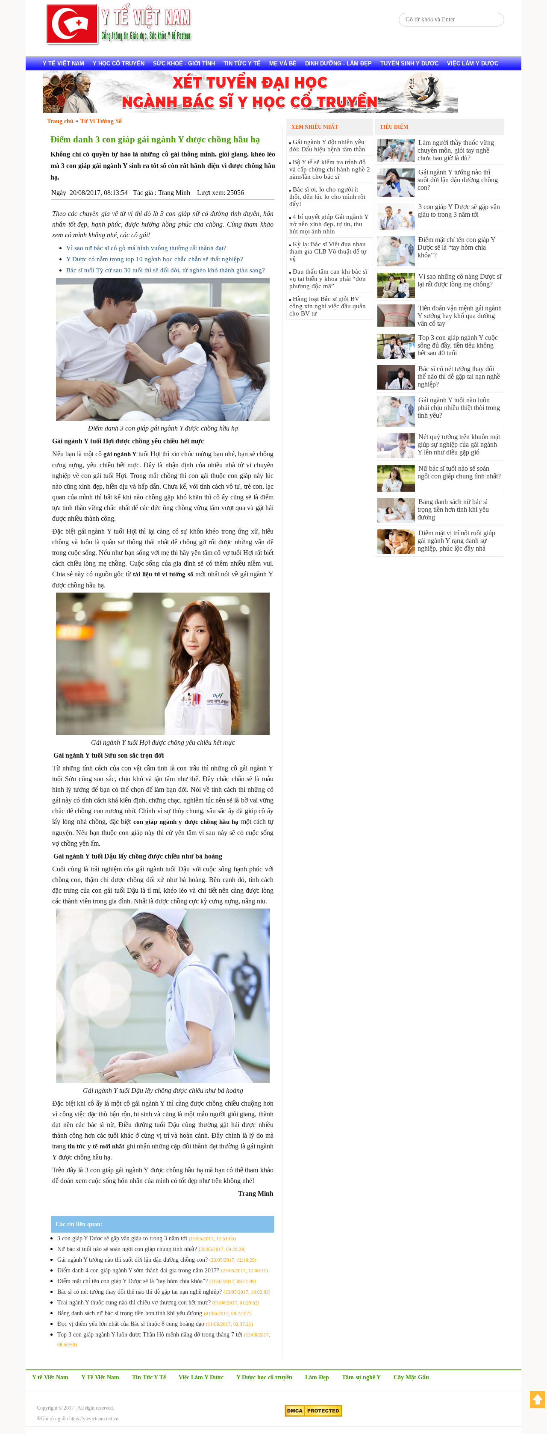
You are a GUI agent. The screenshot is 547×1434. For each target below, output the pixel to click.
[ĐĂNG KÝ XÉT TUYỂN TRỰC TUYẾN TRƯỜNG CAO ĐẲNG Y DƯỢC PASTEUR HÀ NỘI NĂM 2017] (250, 110)
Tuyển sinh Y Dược (409, 63)
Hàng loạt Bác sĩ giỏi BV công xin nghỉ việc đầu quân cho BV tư (327, 306)
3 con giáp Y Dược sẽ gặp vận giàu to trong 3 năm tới (146, 1238)
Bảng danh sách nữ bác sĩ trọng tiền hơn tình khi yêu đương (154, 1313)
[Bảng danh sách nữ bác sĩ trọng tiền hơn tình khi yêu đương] (396, 520)
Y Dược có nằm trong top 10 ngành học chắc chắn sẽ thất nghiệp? (154, 259)
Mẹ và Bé (283, 63)
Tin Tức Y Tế (242, 63)
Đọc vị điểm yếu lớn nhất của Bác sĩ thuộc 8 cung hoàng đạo (155, 1324)
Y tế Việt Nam (63, 63)
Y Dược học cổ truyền (264, 1377)
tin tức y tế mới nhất (96, 1146)
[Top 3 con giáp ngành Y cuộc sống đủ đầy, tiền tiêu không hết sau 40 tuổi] (396, 356)
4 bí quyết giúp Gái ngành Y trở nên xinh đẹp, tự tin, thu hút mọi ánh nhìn (328, 224)
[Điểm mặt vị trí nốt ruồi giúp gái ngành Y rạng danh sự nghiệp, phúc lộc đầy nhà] (396, 551)
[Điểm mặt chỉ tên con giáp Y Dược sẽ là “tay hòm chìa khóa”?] (396, 264)
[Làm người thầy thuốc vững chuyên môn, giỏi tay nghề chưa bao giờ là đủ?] (396, 159)
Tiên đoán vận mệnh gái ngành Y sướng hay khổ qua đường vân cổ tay (460, 315)
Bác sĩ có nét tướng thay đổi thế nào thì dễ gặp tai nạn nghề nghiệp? (164, 1292)
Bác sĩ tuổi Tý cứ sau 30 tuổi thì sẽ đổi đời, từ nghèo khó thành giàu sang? (165, 270)
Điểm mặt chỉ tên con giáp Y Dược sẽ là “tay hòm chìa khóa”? (156, 1281)
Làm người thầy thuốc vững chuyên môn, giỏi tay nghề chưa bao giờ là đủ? (456, 150)
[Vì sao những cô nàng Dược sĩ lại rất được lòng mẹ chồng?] (396, 295)
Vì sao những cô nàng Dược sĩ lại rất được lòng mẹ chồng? (459, 280)
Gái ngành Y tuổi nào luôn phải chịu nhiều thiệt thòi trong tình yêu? (459, 407)
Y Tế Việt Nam (100, 1377)
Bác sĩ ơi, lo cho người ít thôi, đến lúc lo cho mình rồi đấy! (327, 196)
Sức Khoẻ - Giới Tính (184, 63)
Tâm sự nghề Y (361, 1377)
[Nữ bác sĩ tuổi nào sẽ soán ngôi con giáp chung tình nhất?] (396, 489)
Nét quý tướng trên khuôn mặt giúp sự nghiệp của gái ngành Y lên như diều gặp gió (459, 444)
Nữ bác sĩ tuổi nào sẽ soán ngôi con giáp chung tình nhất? (151, 1249)
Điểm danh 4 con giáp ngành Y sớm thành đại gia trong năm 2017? (162, 1270)
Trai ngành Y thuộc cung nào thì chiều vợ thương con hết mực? (158, 1302)
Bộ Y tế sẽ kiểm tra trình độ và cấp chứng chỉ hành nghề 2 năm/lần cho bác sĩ (329, 169)
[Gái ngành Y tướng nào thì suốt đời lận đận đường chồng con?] (396, 194)
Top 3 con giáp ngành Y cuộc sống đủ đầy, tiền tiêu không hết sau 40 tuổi (458, 345)
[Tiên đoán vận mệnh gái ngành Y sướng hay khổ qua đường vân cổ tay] (396, 324)
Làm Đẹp (317, 1377)
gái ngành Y (120, 454)
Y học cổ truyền (118, 63)
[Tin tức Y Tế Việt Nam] (120, 44)
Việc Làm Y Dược (201, 1377)
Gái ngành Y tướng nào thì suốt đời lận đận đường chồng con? (156, 1260)
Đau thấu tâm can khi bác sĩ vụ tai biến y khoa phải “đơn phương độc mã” (328, 278)
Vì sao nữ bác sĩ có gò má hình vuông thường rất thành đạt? (146, 248)
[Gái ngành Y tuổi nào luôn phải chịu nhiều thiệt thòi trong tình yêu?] (396, 424)
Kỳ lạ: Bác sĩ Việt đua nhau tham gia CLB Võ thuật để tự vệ (327, 251)
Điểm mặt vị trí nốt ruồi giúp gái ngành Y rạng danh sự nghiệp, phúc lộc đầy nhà (456, 540)
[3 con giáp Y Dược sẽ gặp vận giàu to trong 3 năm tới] (396, 227)
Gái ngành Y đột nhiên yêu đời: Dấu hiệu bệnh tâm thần (327, 146)
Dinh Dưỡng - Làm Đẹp (338, 63)
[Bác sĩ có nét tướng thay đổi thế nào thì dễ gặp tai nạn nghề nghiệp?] (396, 387)
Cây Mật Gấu (411, 1377)
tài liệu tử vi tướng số (163, 574)
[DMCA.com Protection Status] (313, 1415)
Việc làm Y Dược (472, 63)
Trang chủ (60, 121)
